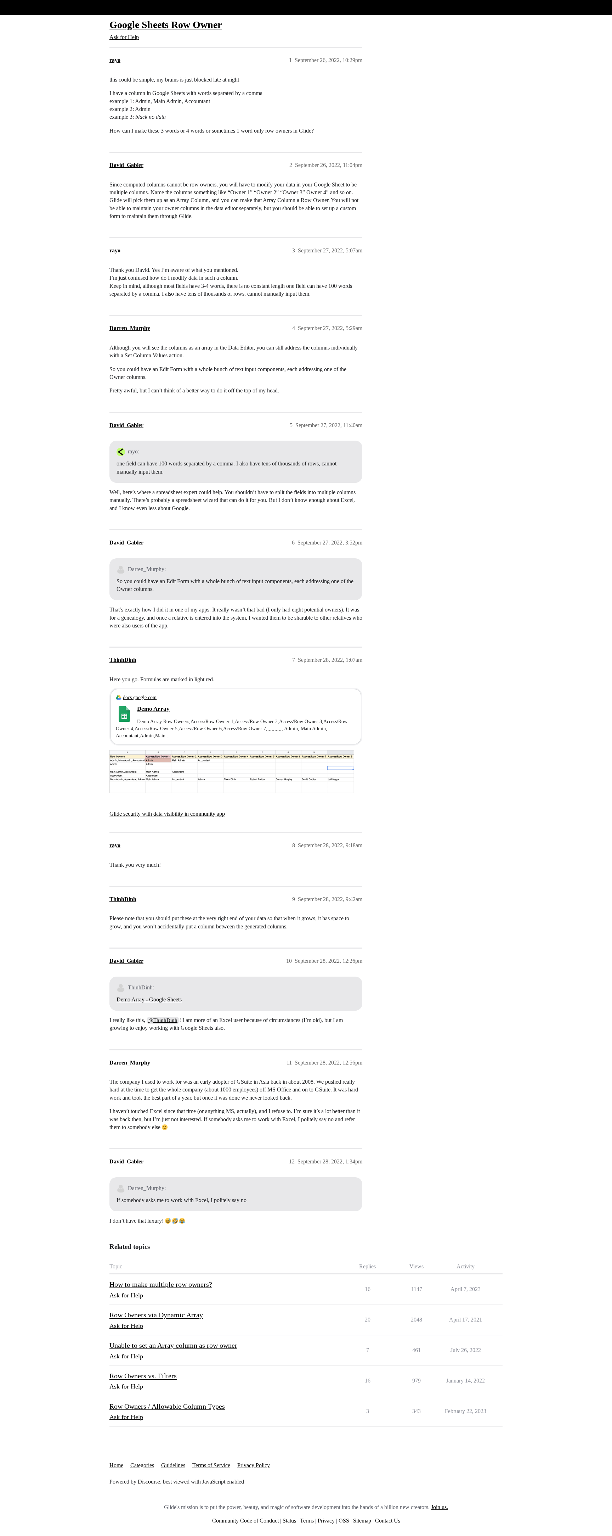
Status (289, 1521)
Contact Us (387, 1521)
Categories (142, 1465)
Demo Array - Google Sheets (149, 999)
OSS (344, 1521)
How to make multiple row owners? (160, 1284)
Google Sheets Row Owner (165, 24)
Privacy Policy (253, 1465)
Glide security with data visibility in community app (167, 814)
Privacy (326, 1521)
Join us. (439, 1507)
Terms (307, 1521)
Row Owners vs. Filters (143, 1376)
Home (116, 1465)
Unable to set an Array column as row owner (173, 1345)
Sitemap (362, 1521)
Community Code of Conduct (245, 1521)
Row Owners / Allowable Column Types (167, 1406)
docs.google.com (140, 697)
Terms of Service (211, 1465)
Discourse (149, 1482)
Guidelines (173, 1465)
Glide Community (24, 7)
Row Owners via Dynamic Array (156, 1315)
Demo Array (153, 708)
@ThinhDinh (162, 1020)
